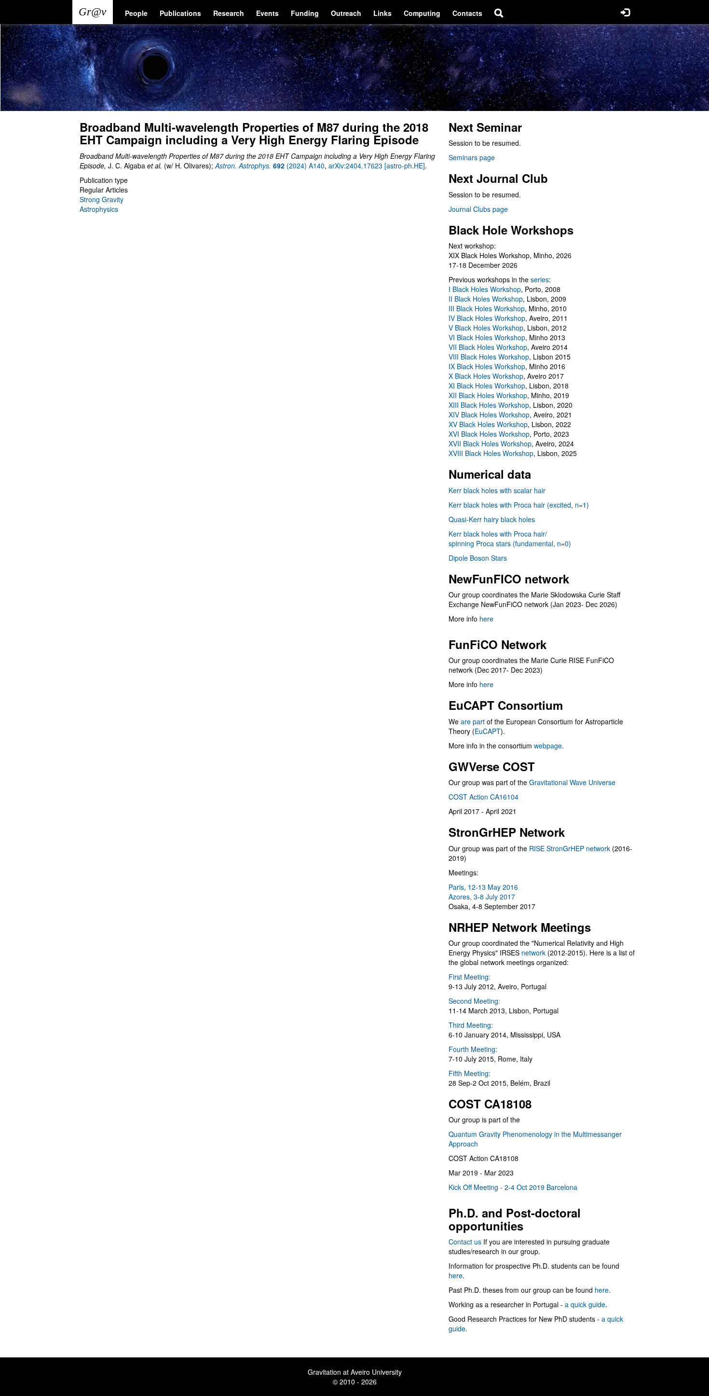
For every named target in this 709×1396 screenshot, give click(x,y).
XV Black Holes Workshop (488, 424)
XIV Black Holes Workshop (489, 414)
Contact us (465, 1241)
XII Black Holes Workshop (488, 395)
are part (473, 721)
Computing (422, 13)
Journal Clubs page (478, 209)
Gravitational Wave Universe (572, 782)
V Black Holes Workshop (486, 327)
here (486, 618)
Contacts (467, 13)
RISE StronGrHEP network (569, 848)
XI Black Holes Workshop (487, 385)
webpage (548, 745)
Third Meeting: (471, 1025)
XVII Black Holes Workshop (490, 443)
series (540, 279)
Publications (180, 13)
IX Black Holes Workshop (487, 366)
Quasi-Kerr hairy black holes (492, 519)
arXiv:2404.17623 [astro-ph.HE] (376, 165)
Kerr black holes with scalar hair (497, 490)
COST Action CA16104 (483, 797)
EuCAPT (488, 731)
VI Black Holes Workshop (487, 337)
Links (382, 13)
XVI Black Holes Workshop (489, 434)
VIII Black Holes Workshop (489, 356)
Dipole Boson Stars (478, 558)
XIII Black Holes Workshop (489, 405)
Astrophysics (99, 209)
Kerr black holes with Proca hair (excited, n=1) (519, 505)
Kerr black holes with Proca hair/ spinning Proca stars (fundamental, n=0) (510, 538)
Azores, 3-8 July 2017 (482, 896)
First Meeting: (470, 976)
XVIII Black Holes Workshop (491, 453)
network (533, 952)
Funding (305, 13)
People (136, 13)
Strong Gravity (101, 199)
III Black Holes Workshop (487, 308)
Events (267, 13)
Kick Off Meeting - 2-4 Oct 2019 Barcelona (513, 1187)
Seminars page (472, 157)
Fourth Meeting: (473, 1049)
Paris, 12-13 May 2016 (483, 887)
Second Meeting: (474, 1001)
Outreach (346, 13)
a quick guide (585, 1304)
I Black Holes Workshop (485, 289)
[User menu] (625, 12)
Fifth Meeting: (470, 1073)
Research (228, 13)
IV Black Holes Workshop (487, 318)
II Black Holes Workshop (486, 299)
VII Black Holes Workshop (488, 347)
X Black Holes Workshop (486, 376)
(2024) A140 (270, 165)
